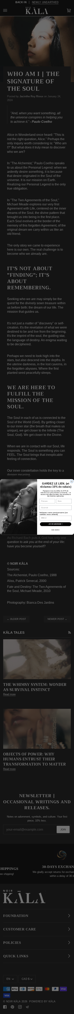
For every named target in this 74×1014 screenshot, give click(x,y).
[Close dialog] (71, 481)
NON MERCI (55, 530)
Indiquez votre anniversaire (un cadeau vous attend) (53, 513)
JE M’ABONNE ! (56, 524)
